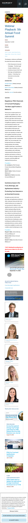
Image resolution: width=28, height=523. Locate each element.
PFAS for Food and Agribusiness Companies (12, 454)
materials (11, 92)
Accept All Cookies (14, 520)
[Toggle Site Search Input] (25, 4)
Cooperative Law (9, 288)
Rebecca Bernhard (9, 87)
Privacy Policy (11, 508)
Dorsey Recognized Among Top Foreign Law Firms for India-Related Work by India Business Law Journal (13, 429)
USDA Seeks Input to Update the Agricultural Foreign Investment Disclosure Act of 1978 (14, 482)
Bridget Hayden (8, 83)
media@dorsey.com (11, 294)
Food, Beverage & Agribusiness (12, 285)
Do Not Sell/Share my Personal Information (14, 515)
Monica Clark (14, 54)
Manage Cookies (14, 511)
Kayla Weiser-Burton (16, 52)
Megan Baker (7, 54)
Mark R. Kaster (8, 52)
